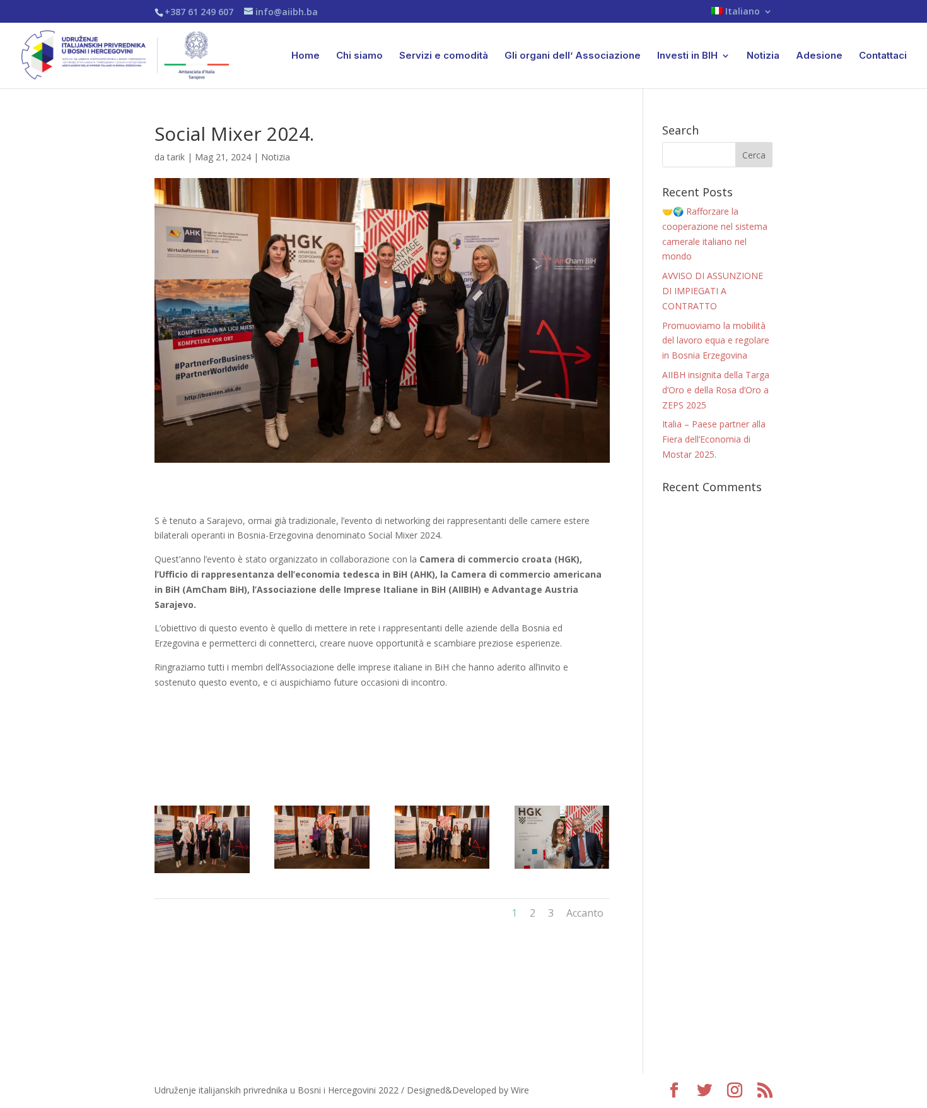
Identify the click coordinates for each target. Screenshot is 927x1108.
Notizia (763, 56)
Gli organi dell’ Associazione (572, 56)
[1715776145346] (202, 873)
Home (305, 56)
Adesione (819, 56)
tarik (176, 157)
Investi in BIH (687, 56)
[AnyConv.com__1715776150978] (442, 868)
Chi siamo (359, 56)
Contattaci (883, 56)
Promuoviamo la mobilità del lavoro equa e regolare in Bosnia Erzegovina (715, 340)
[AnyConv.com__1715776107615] (562, 868)
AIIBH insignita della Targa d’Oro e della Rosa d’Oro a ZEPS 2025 (715, 390)
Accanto (584, 913)
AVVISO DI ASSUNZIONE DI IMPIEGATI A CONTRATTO (712, 291)
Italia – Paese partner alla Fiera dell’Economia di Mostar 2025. (714, 439)
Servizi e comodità (443, 56)
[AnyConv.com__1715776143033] (322, 868)
